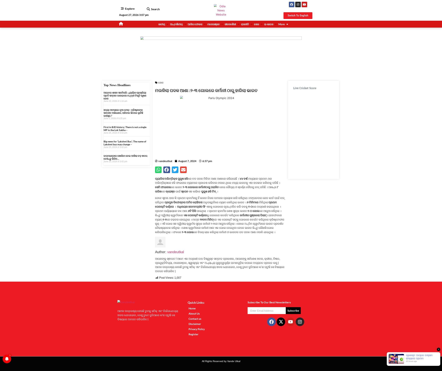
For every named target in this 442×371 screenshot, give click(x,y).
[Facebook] (291, 4)
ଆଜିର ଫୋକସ (195, 24)
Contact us (195, 318)
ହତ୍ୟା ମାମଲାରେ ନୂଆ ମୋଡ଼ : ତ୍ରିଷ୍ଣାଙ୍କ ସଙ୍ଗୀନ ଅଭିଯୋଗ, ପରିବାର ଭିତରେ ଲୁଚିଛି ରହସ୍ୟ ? (123, 112)
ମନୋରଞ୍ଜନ (213, 24)
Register (193, 334)
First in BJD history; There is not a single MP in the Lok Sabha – (125, 128)
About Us (194, 313)
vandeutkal (175, 252)
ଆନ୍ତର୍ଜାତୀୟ (176, 24)
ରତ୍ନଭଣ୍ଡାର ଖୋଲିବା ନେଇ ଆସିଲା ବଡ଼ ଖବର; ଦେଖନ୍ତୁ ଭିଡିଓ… (126, 157)
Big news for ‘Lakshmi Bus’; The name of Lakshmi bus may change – (125, 143)
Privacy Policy (197, 329)
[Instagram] (298, 4)
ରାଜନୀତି (245, 24)
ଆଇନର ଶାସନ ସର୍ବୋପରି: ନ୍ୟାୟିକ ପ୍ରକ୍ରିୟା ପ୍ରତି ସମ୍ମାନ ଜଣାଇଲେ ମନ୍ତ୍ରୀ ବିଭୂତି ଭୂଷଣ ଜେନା (125, 95)
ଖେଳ (256, 24)
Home (192, 308)
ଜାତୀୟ (161, 24)
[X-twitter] (281, 322)
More (281, 24)
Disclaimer (195, 323)
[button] (148, 9)
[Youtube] (304, 4)
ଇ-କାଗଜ (268, 24)
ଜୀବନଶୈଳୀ (230, 24)
